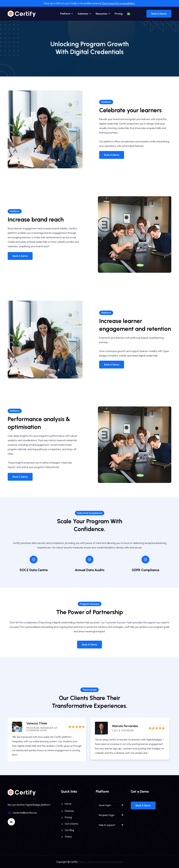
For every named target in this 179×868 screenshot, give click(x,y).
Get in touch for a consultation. (118, 3)
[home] (22, 13)
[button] (66, 14)
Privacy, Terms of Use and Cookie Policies (100, 861)
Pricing (119, 13)
